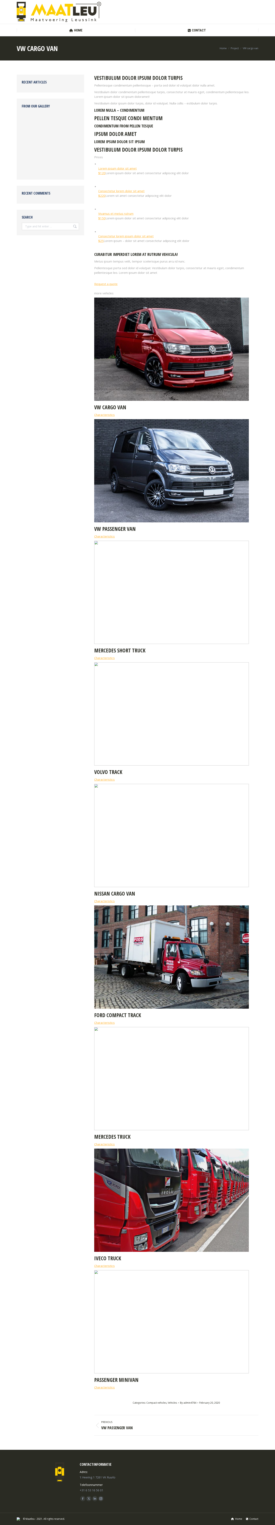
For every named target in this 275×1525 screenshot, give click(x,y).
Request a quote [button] (106, 284)
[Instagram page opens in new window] (100, 1498)
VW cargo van (110, 407)
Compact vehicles (156, 1402)
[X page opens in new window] (88, 1498)
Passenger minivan (116, 1379)
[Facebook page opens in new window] (82, 1498)
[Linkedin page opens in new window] (94, 1498)
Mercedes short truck (120, 650)
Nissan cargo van (114, 893)
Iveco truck (107, 1258)
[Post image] (171, 400)
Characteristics (104, 415)
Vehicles (172, 1402)
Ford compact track (117, 1015)
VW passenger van (115, 528)
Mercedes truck (112, 1136)
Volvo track (108, 772)
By (188, 1402)
